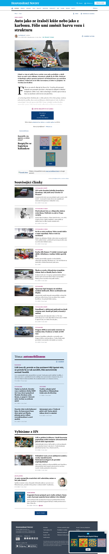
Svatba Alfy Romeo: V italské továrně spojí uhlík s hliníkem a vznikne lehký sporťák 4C (51, 254)
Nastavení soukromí (62, 532)
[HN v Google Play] (21, 546)
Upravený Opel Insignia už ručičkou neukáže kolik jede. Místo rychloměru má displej (50, 290)
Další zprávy (41, 513)
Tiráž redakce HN (47, 530)
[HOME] (12, 8)
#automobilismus (24, 131)
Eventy (78, 530)
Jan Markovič (21, 35)
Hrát (44, 147)
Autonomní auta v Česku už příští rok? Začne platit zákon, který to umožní (49, 411)
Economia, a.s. (26, 529)
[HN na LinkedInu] (32, 538)
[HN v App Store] (32, 546)
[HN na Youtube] (37, 538)
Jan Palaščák (19, 476)
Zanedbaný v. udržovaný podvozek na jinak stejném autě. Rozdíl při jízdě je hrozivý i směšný (51, 311)
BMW (61, 69)
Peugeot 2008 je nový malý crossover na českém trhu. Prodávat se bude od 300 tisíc (50, 332)
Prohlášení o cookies (62, 530)
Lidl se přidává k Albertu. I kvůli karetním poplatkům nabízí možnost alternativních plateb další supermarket (51, 439)
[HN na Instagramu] (30, 538)
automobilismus (34, 356)
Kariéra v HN (46, 535)
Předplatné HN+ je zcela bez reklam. (61, 178)
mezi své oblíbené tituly (52, 171)
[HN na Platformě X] (25, 538)
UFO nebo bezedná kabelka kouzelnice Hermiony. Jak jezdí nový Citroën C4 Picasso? (49, 192)
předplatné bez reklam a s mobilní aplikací (43, 122)
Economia (45, 532)
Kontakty (45, 527)
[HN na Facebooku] (27, 538)
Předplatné (100, 3)
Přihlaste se (49, 126)
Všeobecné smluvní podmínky (64, 535)
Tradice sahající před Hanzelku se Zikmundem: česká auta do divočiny (48, 391)
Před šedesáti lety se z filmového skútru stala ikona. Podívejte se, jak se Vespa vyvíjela (50, 213)
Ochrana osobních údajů (63, 527)
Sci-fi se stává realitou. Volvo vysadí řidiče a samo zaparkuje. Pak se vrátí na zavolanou (51, 233)
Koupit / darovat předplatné (83, 527)
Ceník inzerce (46, 537)
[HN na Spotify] (34, 538)
